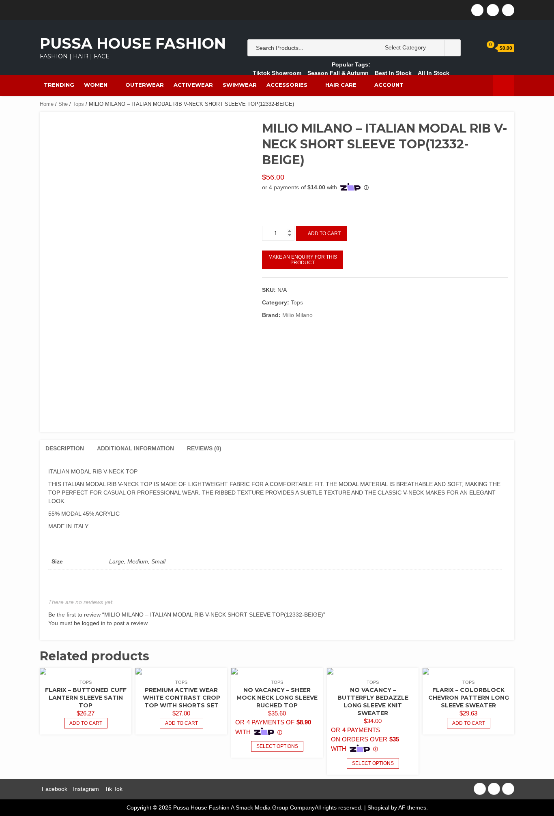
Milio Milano (297, 315)
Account (389, 84)
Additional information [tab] (135, 448)
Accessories (286, 84)
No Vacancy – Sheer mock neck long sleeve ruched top (277, 697)
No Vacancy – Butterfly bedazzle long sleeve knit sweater (372, 701)
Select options (277, 746)
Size (267, 204)
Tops (78, 104)
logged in (93, 623)
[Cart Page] (484, 47)
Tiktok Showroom (277, 73)
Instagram (86, 789)
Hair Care (340, 84)
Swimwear (240, 84)
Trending (59, 84)
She (63, 104)
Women (95, 84)
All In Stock (433, 73)
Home (47, 104)
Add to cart (324, 233)
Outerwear (144, 84)
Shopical (378, 807)
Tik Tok (113, 789)
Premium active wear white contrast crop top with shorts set (181, 697)
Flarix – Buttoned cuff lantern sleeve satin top (86, 697)
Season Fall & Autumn (338, 73)
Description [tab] (64, 448)
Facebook (54, 789)
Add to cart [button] (85, 723)
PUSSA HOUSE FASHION (133, 43)
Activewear (193, 84)
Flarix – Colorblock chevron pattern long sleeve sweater (468, 697)
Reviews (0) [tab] (204, 448)
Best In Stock (393, 73)
